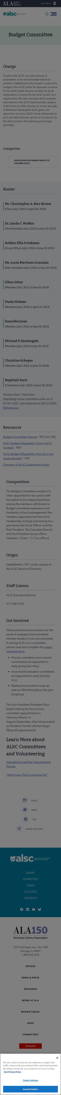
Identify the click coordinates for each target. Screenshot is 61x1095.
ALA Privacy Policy (12, 1071)
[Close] (57, 1057)
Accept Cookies (30, 1089)
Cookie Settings (30, 1080)
